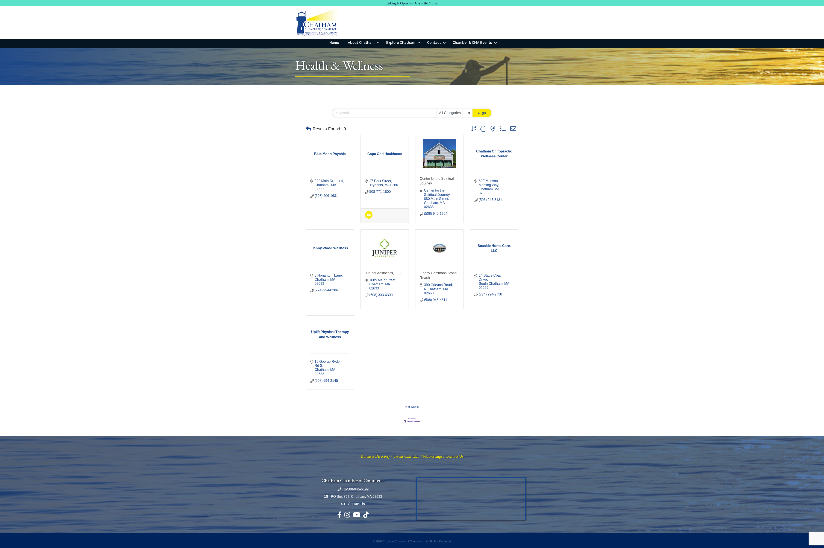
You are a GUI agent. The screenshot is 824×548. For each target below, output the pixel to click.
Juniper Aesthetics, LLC (383, 273)
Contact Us (454, 456)
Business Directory (375, 456)
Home (334, 43)
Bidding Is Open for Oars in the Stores (412, 3)
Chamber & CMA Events (472, 43)
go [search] (484, 113)
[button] (308, 129)
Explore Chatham (400, 43)
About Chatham (361, 43)
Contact (434, 43)
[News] (369, 217)
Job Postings (432, 456)
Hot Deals (412, 406)
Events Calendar (406, 456)
